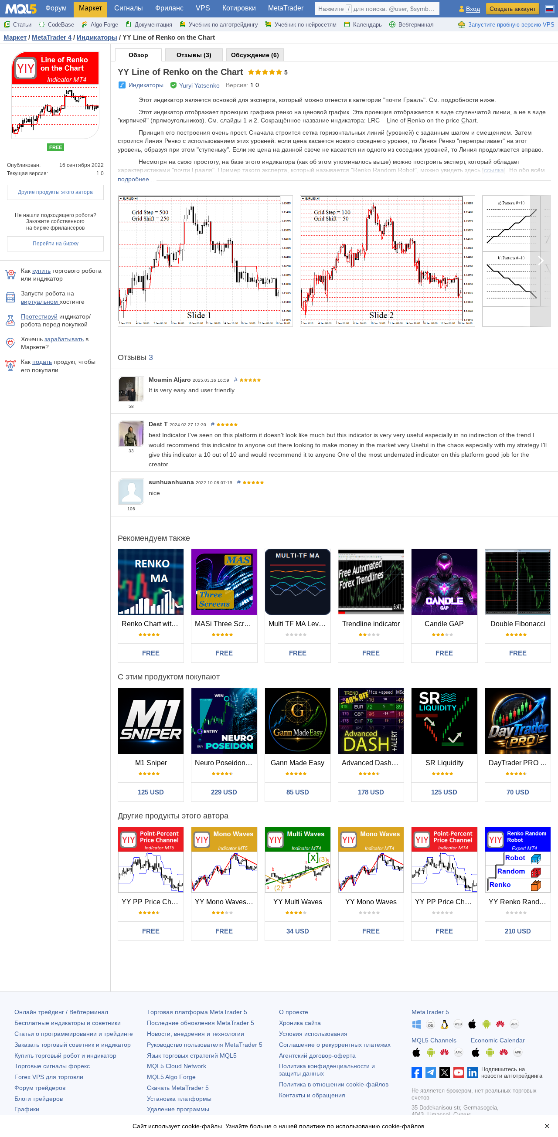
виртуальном (40, 301)
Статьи (22, 24)
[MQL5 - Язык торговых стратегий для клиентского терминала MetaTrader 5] (21, 9)
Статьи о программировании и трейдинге (73, 1033)
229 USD (224, 792)
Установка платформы (179, 1098)
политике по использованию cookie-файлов (361, 1126)
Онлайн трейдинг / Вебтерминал (61, 1011)
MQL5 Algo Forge (171, 1076)
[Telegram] (430, 1072)
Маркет (90, 8)
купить (41, 270)
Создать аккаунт (513, 8)
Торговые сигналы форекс (52, 1065)
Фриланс (169, 8)
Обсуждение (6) (255, 54)
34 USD (297, 931)
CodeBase (61, 24)
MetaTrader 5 (430, 1011)
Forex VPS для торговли (48, 1076)
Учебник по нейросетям (306, 24)
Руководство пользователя (204, 1044)
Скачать (178, 1087)
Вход (473, 9)
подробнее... (136, 179)
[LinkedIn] (472, 1072)
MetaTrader (285, 8)
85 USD (297, 792)
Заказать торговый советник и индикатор (72, 1044)
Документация (153, 24)
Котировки (239, 8)
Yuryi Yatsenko (199, 85)
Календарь (367, 24)
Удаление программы (178, 1109)
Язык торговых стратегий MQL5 (192, 1055)
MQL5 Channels (434, 1040)
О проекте (293, 1011)
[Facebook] (417, 1072)
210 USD (518, 931)
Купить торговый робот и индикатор (65, 1055)
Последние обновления (200, 1022)
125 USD (151, 792)
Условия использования (313, 1033)
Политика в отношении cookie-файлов (333, 1084)
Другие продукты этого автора (55, 192)
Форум (56, 8)
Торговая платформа (197, 1011)
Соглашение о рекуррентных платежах (335, 1044)
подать (42, 361)
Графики (26, 1109)
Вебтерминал (416, 24)
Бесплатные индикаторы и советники (67, 1022)
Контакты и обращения (312, 1095)
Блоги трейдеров (38, 1098)
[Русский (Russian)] (550, 5)
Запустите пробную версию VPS (511, 24)
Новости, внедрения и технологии (195, 1033)
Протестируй (39, 316)
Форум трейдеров (39, 1087)
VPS (203, 8)
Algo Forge (104, 24)
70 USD (518, 792)
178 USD (371, 792)
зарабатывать (64, 339)
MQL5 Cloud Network (176, 1065)
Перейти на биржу (55, 244)
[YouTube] (458, 1072)
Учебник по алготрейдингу (223, 24)
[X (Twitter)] (444, 1072)
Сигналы (128, 8)
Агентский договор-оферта (317, 1055)
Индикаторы (146, 84)
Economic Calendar (498, 1040)
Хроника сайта (300, 1022)
